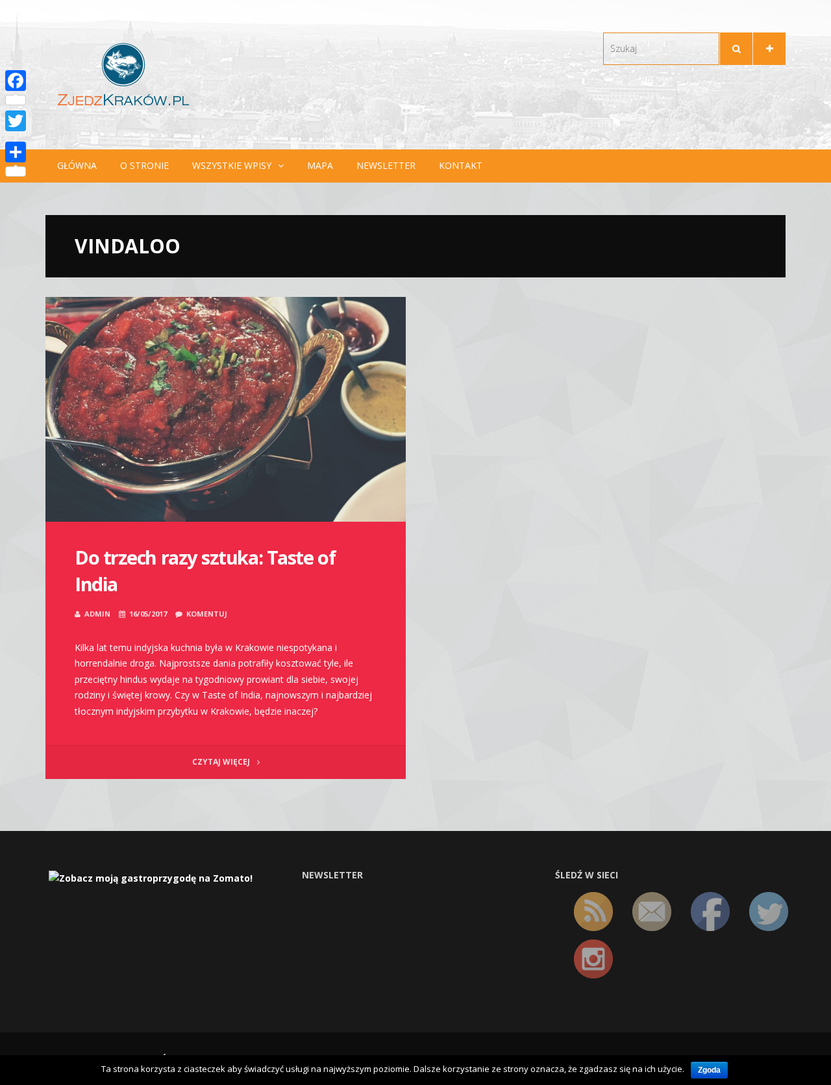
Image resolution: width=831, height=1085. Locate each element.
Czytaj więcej (222, 761)
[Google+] (16, 136)
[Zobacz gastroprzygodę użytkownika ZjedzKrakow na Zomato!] (151, 877)
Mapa (320, 165)
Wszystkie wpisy (231, 165)
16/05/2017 (148, 614)
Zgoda (709, 1070)
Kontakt (460, 165)
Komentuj (206, 614)
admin (97, 614)
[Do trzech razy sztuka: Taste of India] (225, 409)
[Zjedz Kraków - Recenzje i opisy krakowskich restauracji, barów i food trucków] (123, 74)
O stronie (144, 165)
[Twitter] (16, 121)
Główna (77, 165)
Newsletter (386, 165)
